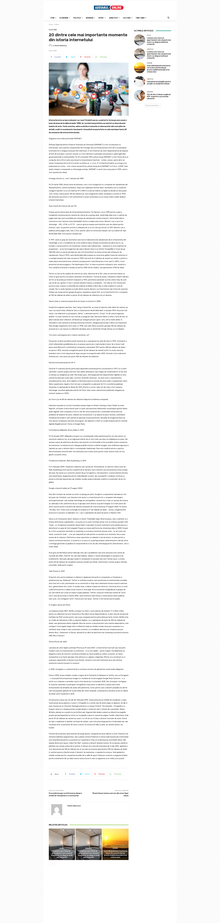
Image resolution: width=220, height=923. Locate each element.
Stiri (52, 18)
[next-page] (53, 863)
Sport (101, 18)
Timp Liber (140, 18)
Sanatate (113, 18)
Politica (77, 18)
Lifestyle (88, 848)
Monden (89, 18)
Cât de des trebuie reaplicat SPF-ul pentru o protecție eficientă (159, 96)
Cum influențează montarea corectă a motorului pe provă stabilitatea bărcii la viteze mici (115, 854)
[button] (168, 18)
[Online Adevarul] (50, 45)
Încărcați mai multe (152, 105)
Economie (64, 18)
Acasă (51, 24)
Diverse (115, 848)
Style (62, 848)
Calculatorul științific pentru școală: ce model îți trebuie (159, 83)
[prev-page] (50, 863)
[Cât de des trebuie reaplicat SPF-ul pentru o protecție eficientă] (139, 95)
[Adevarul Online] (110, 7)
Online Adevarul (61, 45)
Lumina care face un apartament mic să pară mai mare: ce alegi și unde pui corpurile (62, 854)
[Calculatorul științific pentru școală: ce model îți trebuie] (139, 81)
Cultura (127, 18)
